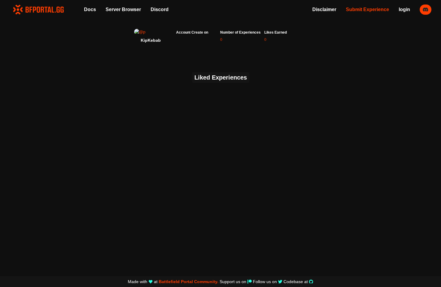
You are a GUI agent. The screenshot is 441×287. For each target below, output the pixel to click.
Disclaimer (324, 9)
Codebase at (296, 281)
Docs (90, 9)
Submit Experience (367, 9)
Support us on (233, 281)
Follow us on (265, 281)
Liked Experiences (220, 77)
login (404, 9)
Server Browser (123, 9)
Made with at (173, 281)
